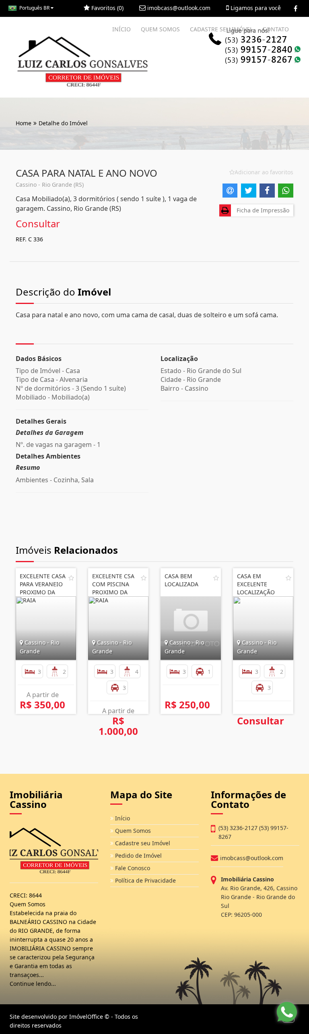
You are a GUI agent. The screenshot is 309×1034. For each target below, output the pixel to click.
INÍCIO (121, 29)
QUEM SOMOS (160, 29)
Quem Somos (132, 830)
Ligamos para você (255, 8)
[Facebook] (295, 8)
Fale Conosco (131, 868)
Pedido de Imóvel (137, 855)
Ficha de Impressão (261, 210)
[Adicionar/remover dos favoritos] (71, 577)
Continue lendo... (33, 983)
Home (23, 123)
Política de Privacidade (144, 880)
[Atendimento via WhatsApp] (287, 1012)
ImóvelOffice (86, 1016)
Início (121, 818)
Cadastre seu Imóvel (141, 843)
